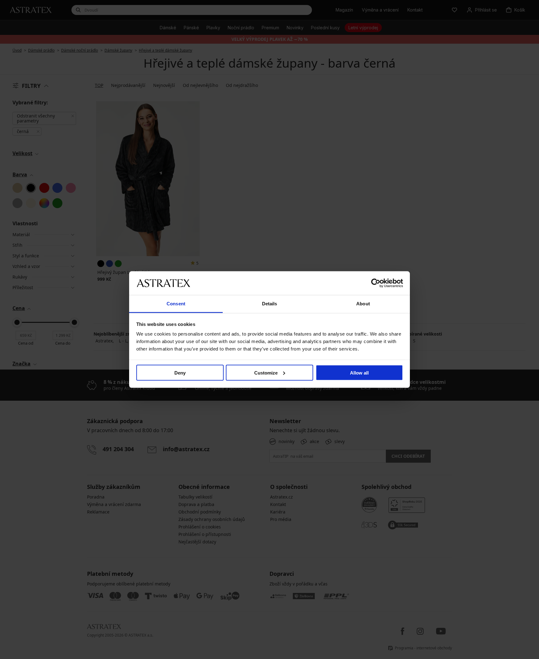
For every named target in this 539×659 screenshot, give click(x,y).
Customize (266, 372)
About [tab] (363, 303)
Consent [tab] (176, 303)
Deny (180, 372)
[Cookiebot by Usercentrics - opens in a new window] (375, 283)
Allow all (359, 372)
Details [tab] (269, 303)
